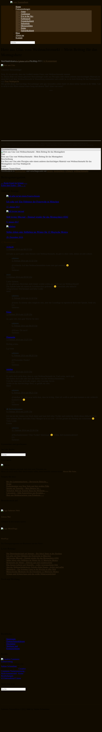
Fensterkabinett (27, 21)
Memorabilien (27, 26)
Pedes (23, 28)
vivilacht (10, 247)
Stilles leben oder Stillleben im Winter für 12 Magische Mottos (32, 560)
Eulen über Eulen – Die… (13, 185)
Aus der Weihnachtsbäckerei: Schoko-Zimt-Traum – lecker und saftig (35, 567)
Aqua (23, 11)
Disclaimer (10, 644)
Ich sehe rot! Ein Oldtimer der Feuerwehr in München (28, 556)
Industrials (25, 23)
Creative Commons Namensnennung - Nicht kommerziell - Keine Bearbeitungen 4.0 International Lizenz (13, 673)
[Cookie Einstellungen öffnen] (21, 730)
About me (20, 35)
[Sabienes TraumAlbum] (19, 2)
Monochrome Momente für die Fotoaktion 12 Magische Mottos (32, 572)
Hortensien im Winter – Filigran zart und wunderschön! (29, 563)
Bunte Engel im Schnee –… (14, 183)
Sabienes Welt (5, 517)
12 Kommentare (50, 61)
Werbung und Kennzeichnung (13, 647)
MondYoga (4, 538)
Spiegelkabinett (27, 30)
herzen (50, 171)
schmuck (69, 171)
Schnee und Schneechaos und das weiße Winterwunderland (31, 574)
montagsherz (59, 171)
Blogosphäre (20, 171)
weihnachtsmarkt (81, 171)
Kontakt (19, 38)
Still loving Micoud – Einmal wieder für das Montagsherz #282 (32, 558)
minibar (9, 369)
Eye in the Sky (27, 16)
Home (18, 7)
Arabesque (25, 14)
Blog (18, 33)
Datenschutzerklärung (15, 641)
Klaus (8, 312)
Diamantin (10, 337)
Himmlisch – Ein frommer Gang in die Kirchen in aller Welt (31, 569)
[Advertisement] (51, 117)
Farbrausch (25, 19)
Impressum (11, 639)
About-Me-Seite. (70, 471)
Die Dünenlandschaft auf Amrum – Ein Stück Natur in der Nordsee (34, 553)
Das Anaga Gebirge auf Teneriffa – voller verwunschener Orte (32, 565)
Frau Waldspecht (12, 81)
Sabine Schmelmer (9, 666)
